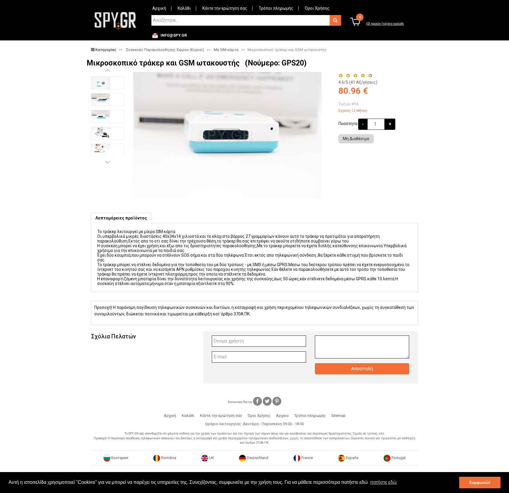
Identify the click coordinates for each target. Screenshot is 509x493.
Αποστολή (362, 368)
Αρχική (159, 8)
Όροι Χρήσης (317, 8)
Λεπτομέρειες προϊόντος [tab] (121, 218)
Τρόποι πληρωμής (276, 8)
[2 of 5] (348, 75)
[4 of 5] (362, 75)
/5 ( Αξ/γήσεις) (357, 82)
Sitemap (338, 415)
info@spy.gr (174, 35)
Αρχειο (282, 415)
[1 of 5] (340, 75)
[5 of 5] (370, 75)
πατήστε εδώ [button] (383, 482)
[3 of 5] (355, 75)
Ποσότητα (347, 123)
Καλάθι (184, 8)
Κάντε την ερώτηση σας (224, 8)
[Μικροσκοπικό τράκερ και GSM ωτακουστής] (107, 82)
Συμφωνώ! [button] (479, 482)
